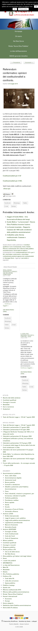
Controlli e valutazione (12, 484)
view (4, 311)
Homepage (18, 31)
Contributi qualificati (9, 400)
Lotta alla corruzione (11, 581)
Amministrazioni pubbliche (12, 473)
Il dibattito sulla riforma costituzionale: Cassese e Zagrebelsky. (16, 237)
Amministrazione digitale (13, 478)
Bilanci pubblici (8, 540)
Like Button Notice (8, 310)
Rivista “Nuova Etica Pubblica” (18, 46)
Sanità (7, 505)
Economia (8, 599)
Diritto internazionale (12, 516)
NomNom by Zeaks (24, 621)
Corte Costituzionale (15, 247)
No (15, 9)
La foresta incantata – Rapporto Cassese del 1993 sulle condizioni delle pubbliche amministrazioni (19, 229)
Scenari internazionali (10, 596)
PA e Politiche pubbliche (11, 574)
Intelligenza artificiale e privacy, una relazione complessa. (10, 272)
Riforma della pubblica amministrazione (16, 592)
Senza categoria (8, 603)
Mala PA (5, 567)
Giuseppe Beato (10, 258)
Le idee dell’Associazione (18, 51)
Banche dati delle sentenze (11, 398)
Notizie (28, 247)
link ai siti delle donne (12, 552)
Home (24, 247)
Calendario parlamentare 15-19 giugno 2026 (17, 443)
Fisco (7, 491)
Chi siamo (18, 36)
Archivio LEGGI (8, 514)
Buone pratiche (10, 482)
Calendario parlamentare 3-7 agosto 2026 (16, 427)
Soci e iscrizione (8, 407)
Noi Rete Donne (18, 41)
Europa (7, 601)
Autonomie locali (10, 480)
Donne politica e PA (9, 549)
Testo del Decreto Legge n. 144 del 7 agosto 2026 (19, 417)
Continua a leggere (7, 305)
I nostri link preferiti (9, 561)
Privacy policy (23, 9)
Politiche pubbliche (11, 498)
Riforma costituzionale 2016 (11, 249)
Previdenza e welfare (11, 500)
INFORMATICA (7, 563)
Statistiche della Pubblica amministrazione (17, 605)
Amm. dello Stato (10, 476)
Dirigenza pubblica (9, 547)
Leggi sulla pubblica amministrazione (17, 520)
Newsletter (6, 405)
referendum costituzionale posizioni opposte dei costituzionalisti (18, 255)
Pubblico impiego (9, 585)
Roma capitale (9, 502)
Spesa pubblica (10, 583)
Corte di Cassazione (11, 538)
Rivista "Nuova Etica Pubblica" (13, 594)
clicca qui (6, 188)
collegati (34, 621)
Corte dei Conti (10, 536)
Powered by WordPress (10, 621)
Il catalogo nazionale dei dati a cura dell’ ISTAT (27, 335)
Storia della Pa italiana (20, 250)
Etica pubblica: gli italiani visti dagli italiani (17, 556)
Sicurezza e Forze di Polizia (14, 509)
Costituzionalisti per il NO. (12, 181)
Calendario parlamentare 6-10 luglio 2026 (16, 430)
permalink (25, 258)
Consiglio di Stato (11, 531)
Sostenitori (6, 409)
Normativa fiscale (10, 527)
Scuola (7, 507)
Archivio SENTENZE (9, 529)
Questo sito (6, 587)
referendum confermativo (13, 254)
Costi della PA (9, 578)
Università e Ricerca (11, 511)
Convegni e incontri (9, 402)
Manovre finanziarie (11, 525)
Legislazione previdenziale (13, 522)
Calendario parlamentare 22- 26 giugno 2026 (17, 436)
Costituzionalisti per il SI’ (12, 176)
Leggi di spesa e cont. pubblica (15, 518)
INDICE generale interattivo (18, 56)
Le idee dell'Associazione (11, 565)
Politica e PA (7, 576)
